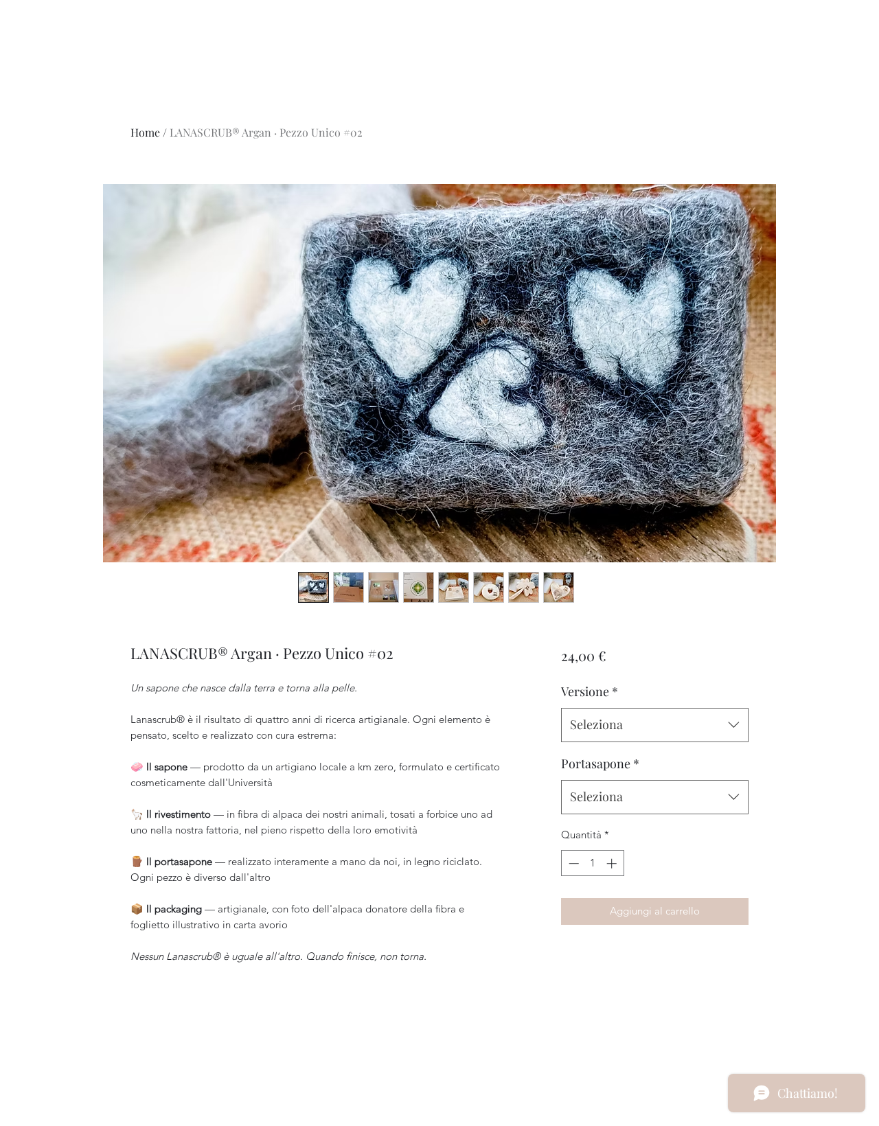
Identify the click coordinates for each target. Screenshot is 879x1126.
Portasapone (600, 763)
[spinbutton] (592, 863)
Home (145, 132)
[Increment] (613, 863)
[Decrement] (572, 863)
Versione (589, 691)
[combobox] (655, 725)
